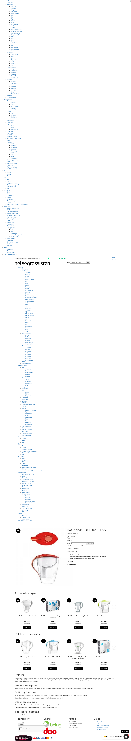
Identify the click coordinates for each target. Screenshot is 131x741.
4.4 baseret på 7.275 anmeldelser (75, 258)
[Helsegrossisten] (32, 263)
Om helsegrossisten (103, 725)
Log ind (114, 259)
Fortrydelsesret (101, 729)
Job (98, 723)
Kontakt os (100, 722)
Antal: (68, 543)
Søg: (68, 262)
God (57, 258)
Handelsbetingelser (102, 727)
